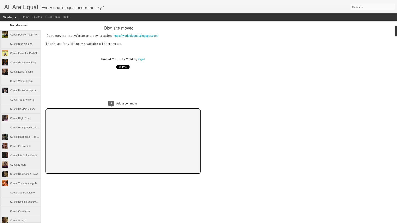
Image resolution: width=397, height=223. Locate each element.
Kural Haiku (52, 17)
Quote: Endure (18, 164)
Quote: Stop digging (21, 43)
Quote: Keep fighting (21, 71)
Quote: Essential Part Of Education (29, 53)
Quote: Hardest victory (22, 108)
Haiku (66, 17)
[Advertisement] (223, 92)
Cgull (141, 59)
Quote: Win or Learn (21, 81)
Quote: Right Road (20, 118)
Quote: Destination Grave (24, 174)
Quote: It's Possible (20, 146)
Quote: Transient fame (22, 192)
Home (26, 17)
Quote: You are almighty (23, 183)
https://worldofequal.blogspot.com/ (136, 35)
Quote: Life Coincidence (23, 155)
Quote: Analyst (18, 220)
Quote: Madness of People (25, 136)
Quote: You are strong (22, 99)
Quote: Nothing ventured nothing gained (32, 201)
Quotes (37, 17)
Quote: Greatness (20, 211)
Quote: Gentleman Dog (23, 62)
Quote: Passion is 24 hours (25, 34)
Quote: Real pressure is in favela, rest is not (34, 127)
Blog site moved (19, 25)
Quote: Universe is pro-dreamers (28, 90)
